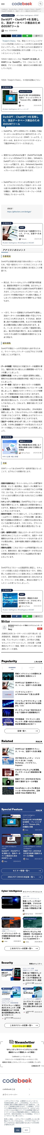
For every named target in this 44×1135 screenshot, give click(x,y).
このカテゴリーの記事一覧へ (21, 948)
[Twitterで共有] (6, 36)
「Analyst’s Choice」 (9, 41)
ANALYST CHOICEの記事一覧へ (21, 877)
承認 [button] (17, 1130)
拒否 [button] (26, 1130)
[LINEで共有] (27, 36)
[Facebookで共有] (17, 36)
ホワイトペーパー (10, 1094)
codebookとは (9, 1089)
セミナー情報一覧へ (21, 871)
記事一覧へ (22, 731)
